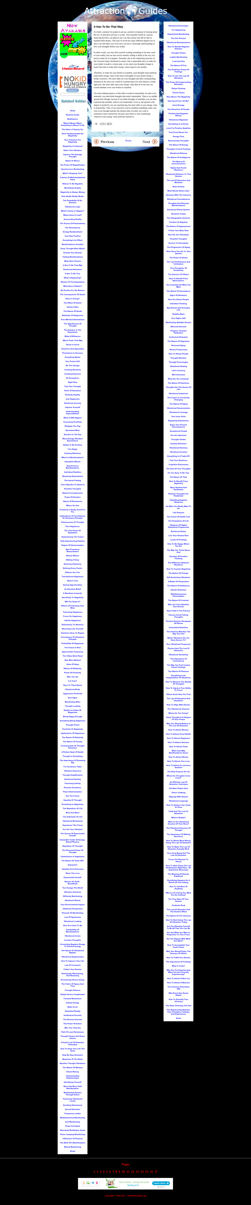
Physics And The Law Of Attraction (178, 649)
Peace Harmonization (72, 792)
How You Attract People (178, 299)
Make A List (72, 1007)
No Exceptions (72, 378)
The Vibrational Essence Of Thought (178, 829)
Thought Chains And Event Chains (73, 1037)
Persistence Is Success (72, 353)
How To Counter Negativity (178, 569)
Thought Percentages (178, 362)
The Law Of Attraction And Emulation (178, 699)
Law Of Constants (73, 965)
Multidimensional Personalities (178, 595)
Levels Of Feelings (178, 540)
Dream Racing (72, 1072)
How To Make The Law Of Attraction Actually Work (178, 848)
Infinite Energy (72, 1003)
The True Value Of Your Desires (178, 900)
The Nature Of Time (178, 477)
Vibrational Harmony (178, 448)
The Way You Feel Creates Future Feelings (178, 666)
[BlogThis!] (103, 123)
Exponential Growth (72, 877)
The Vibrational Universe (178, 709)
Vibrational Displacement (72, 957)
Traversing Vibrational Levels (72, 1100)
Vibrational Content (178, 452)
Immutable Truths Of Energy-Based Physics (72, 841)
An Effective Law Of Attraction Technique (178, 783)
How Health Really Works (72, 196)
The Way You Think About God (178, 551)
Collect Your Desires (73, 969)
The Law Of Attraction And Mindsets (178, 181)
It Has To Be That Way (72, 265)
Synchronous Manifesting (72, 169)
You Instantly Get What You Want (178, 286)
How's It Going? (72, 299)
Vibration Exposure (72, 771)
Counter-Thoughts (72, 940)
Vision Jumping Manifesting (72, 1134)
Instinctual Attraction (178, 337)
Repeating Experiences (178, 421)
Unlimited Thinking (178, 304)
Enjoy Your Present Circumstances (178, 426)
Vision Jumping (179, 792)
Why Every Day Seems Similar (178, 994)
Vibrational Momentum (72, 821)
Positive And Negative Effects (178, 114)
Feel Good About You (178, 132)
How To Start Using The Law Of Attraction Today (178, 921)
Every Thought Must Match (73, 248)
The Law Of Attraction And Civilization (178, 263)
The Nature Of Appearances (178, 226)
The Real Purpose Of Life (178, 772)
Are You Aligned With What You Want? (178, 940)
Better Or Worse (72, 161)
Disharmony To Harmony (73, 625)
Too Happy (72, 449)
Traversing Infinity (72, 783)
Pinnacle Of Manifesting (72, 913)
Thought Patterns (72, 990)
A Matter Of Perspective (178, 581)
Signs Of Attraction (178, 295)
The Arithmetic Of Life (72, 817)
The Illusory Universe (72, 1019)
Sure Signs (72, 698)
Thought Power (72, 725)
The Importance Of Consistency (178, 660)
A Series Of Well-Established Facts (72, 178)
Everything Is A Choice (178, 124)
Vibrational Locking (72, 921)
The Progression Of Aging (178, 247)
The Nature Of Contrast (178, 600)
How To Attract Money (178, 757)
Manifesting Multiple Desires (178, 322)
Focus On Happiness (72, 616)
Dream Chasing (178, 88)
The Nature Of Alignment (178, 341)
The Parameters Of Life (178, 521)
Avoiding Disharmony (72, 1105)
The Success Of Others (178, 274)
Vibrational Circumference (178, 199)
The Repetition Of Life (72, 808)
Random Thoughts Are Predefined (178, 495)
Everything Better (72, 357)
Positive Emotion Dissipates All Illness (178, 622)
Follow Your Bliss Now (179, 230)
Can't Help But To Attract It (72, 485)
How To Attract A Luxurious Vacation (178, 766)
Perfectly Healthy (72, 395)
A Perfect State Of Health (73, 752)
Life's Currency (178, 370)
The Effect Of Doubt (72, 303)
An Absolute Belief (72, 589)
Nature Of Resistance (72, 501)
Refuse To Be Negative (72, 184)
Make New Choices (72, 261)
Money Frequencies (178, 350)
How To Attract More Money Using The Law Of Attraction (178, 842)
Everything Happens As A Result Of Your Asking (178, 881)
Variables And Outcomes (73, 869)
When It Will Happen (73, 418)
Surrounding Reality (73, 219)
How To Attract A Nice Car (178, 978)
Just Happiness (73, 399)
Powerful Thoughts (72, 489)
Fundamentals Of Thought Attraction (72, 747)
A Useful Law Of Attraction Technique (72, 1043)
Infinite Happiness (72, 620)
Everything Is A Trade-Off (178, 456)
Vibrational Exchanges (178, 26)
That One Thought (72, 386)
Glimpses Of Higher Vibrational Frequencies (178, 526)
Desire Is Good (72, 345)
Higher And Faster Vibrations (178, 169)
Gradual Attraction (178, 444)
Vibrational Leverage (178, 412)
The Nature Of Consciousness (179, 162)
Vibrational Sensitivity (178, 655)
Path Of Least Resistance (72, 1032)
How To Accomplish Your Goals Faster (178, 946)
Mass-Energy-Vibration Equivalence (72, 440)
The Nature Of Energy (178, 145)
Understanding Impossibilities (72, 412)
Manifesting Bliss (72, 702)
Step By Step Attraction (72, 1055)
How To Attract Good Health (178, 734)
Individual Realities (72, 472)
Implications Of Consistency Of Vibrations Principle (72, 517)
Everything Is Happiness (73, 804)
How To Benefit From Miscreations (178, 279)
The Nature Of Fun (178, 65)
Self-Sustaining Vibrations (178, 577)
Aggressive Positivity (72, 693)
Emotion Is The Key (72, 434)
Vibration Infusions (72, 892)
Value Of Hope (72, 664)
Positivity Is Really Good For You (72, 511)
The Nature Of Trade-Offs (72, 861)
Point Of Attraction (72, 391)
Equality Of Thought (73, 800)
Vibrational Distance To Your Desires (178, 175)
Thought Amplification (73, 775)
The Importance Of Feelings (178, 962)
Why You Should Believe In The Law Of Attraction (178, 725)
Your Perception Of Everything (178, 269)
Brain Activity (178, 187)
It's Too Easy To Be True (178, 473)
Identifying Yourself (72, 1082)
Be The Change (72, 365)
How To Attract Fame (178, 746)
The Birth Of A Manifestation (72, 1143)
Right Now (72, 382)
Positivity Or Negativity (72, 729)
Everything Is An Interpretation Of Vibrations (178, 676)
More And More (72, 813)
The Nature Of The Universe (178, 916)
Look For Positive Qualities (178, 128)
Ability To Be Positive (72, 445)
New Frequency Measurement (72, 550)
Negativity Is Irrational (72, 146)
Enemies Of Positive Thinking (178, 557)
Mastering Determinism (72, 476)
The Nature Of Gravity (72, 742)
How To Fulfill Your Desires (178, 958)
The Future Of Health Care (178, 517)
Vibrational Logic (72, 207)
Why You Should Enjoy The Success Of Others (178, 952)
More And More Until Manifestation (73, 1087)
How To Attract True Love (178, 761)
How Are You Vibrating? (178, 235)
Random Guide (72, 115)
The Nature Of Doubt (72, 311)
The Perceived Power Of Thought (72, 851)
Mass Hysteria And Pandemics (178, 488)
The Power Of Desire (178, 258)
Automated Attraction (178, 627)
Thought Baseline (178, 358)
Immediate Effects (73, 462)
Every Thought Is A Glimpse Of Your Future (178, 718)
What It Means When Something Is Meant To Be (72, 124)
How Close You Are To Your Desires (178, 252)
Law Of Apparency (72, 917)
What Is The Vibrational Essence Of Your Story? (178, 823)
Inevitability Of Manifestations (72, 931)
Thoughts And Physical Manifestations (178, 204)
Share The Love (73, 873)
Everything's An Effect (72, 240)
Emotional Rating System (178, 210)
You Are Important (178, 435)
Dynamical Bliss (72, 430)
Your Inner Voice (178, 416)
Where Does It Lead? (72, 215)
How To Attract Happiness (178, 738)
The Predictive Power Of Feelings (178, 71)
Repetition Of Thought (72, 846)
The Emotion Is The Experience (72, 331)
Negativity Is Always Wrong (72, 192)
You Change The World (72, 888)
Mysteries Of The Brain (72, 1059)
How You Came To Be (72, 925)
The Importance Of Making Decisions (178, 835)
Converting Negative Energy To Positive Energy (72, 945)
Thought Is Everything (73, 756)
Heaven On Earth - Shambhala (72, 883)
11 (127, 1171)
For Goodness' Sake (73, 767)
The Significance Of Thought (72, 325)
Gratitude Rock (178, 905)
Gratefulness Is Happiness (72, 856)
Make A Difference (73, 336)
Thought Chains (178, 53)
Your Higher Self (178, 318)
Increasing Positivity (72, 422)
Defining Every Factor (72, 568)
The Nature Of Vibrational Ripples (72, 951)
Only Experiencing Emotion (72, 541)
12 (132, 1171)
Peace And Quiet (72, 1126)
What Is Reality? (178, 818)
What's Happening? (72, 278)
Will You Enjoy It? (72, 602)
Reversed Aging (178, 345)
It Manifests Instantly (72, 593)
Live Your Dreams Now (179, 535)
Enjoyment (72, 865)
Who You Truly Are (72, 1028)
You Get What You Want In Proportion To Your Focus (178, 933)
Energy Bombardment (72, 232)
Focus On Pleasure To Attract (178, 860)
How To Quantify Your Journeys (178, 1000)
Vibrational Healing (178, 366)
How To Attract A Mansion (178, 983)
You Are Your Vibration (73, 829)
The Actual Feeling (72, 480)
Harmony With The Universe (178, 195)
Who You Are (72, 677)
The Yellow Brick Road (73, 656)
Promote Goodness (72, 787)
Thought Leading (72, 706)
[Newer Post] (104, 141)
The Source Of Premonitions (72, 223)
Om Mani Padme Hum (178, 788)
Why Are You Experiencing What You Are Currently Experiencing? (178, 972)
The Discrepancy (72, 228)
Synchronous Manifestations (72, 467)
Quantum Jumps (178, 214)
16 (151, 1171)
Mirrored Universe (178, 327)
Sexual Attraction (72, 1109)
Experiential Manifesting (178, 34)
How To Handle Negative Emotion (178, 48)
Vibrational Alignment (178, 120)
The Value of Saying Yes (72, 129)
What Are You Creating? (178, 379)
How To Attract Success (178, 742)
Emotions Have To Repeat (72, 633)
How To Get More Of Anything (178, 887)
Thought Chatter (178, 439)
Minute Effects (72, 556)
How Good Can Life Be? (178, 101)
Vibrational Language (178, 801)
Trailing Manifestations (72, 257)
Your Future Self (72, 361)
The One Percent (178, 38)
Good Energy (178, 105)
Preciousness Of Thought (72, 522)
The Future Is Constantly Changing (178, 399)
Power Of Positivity (72, 673)
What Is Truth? (178, 966)
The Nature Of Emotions (178, 383)
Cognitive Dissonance (178, 464)
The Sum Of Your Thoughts (178, 469)
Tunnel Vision (178, 93)
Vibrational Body (72, 689)
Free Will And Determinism (72, 319)
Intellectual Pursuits (73, 1015)
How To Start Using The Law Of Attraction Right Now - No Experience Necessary (178, 868)
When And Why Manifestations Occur (178, 752)
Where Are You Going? (178, 713)
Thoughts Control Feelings (178, 149)
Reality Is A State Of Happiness (72, 711)
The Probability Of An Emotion (72, 201)
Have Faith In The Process (178, 611)
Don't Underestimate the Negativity (72, 135)
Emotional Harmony (72, 564)
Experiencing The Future (73, 537)
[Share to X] (106, 123)
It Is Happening (178, 30)
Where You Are (72, 505)
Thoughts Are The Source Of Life (178, 388)
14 (142, 1171)
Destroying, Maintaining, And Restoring (73, 974)
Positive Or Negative (178, 222)
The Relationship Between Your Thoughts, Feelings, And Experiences (178, 1012)
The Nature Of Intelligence (178, 157)
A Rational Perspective (72, 909)
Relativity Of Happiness (72, 315)
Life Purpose (178, 512)
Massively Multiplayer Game (72, 1130)
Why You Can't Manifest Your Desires (178, 605)
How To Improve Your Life (72, 961)
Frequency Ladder (72, 1113)
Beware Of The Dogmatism (72, 282)
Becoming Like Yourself (72, 629)
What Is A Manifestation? (72, 457)
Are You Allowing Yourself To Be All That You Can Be (178, 927)
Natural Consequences (72, 493)
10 (123, 1171)
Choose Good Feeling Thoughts (178, 616)
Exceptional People (178, 431)
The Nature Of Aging (178, 404)
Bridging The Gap (73, 426)
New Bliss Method (73, 660)
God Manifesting (72, 1122)
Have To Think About (72, 685)
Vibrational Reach (73, 900)
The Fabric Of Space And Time (72, 985)
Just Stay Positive (73, 236)
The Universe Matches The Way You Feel (178, 633)
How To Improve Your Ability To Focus (178, 689)
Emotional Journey (72, 403)
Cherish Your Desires (72, 253)
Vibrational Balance (178, 153)
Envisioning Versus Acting (72, 980)
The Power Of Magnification (72, 165)
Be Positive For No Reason (73, 290)
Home (128, 140)
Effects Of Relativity (72, 668)
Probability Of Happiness (72, 643)
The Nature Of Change (178, 573)
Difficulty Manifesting (72, 896)
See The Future (72, 796)
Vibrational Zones (73, 936)
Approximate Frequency (72, 652)
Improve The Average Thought (72, 155)
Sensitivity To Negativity (72, 597)
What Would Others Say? (178, 191)
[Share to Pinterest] (111, 123)
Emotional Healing (72, 779)
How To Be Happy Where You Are (178, 545)
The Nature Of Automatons (178, 291)
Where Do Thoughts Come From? (178, 777)
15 (146, 1171)
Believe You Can (72, 572)
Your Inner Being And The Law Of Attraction (178, 854)
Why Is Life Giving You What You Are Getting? (178, 894)
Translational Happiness (72, 576)
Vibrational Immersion (178, 393)
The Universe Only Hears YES (178, 988)
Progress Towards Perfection (178, 332)
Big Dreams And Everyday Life (178, 309)
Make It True (72, 581)
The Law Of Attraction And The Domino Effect (178, 910)
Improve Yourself (72, 407)
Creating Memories (72, 453)
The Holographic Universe (178, 218)
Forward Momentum (72, 999)
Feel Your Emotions (178, 460)
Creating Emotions (72, 374)
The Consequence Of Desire (72, 294)
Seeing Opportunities (72, 585)
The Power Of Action (72, 1024)
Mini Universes (178, 375)
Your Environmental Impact (73, 904)
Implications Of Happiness (72, 733)
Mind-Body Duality (72, 188)
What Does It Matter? (72, 286)
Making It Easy (72, 560)
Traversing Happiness (72, 612)
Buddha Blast (178, 314)
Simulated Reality (72, 1011)
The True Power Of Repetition (72, 532)
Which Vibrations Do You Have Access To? (178, 639)
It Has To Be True (72, 274)
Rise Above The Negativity (178, 97)
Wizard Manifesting (72, 1147)
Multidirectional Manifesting (72, 1118)
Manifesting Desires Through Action (72, 1094)
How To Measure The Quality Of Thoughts (178, 683)
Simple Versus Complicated (72, 994)
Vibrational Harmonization (178, 408)
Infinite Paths (73, 307)
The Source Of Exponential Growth (73, 834)
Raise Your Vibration (73, 150)
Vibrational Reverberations (178, 42)
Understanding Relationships (72, 1077)
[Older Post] (149, 141)
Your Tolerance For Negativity (72, 141)
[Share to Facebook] (108, 123)
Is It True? (72, 681)
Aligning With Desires (178, 797)
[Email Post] (96, 123)
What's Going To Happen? (72, 211)
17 (156, 1171)
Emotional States (178, 531)
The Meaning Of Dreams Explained (178, 875)
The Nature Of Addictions (178, 586)
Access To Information (178, 243)
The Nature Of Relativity (72, 737)
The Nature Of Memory (73, 1067)
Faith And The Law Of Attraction (178, 812)
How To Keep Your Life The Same (73, 1050)
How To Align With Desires (178, 705)
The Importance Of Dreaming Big (72, 761)
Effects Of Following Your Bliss (72, 607)
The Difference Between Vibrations (178, 564)
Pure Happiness (72, 526)
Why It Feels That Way (72, 340)
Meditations (72, 119)
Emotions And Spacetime (72, 349)
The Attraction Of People (178, 109)
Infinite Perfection (178, 590)
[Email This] (101, 123)
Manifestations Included (72, 244)
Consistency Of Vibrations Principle (72, 638)
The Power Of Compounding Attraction (178, 83)
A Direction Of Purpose (72, 1138)
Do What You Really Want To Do (178, 507)
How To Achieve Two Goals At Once (178, 806)
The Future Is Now (72, 648)
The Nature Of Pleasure (178, 671)
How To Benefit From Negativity (178, 482)
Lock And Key (178, 61)
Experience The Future (72, 825)
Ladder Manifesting (178, 57)
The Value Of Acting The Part (178, 1006)
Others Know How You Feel (178, 694)
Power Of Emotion (73, 497)
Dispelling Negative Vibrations (178, 501)
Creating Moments (72, 370)
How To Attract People (178, 354)
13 (137, 1171)
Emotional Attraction (72, 269)
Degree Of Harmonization (72, 545)
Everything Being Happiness (72, 721)
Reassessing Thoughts (178, 141)
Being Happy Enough (72, 716)
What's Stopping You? (72, 173)
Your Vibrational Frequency (178, 644)
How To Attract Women (178, 730)
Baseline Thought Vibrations (72, 1063)
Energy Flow (178, 136)
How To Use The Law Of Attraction (178, 77)
